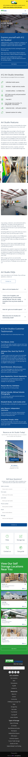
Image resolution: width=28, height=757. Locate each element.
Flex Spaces (14, 731)
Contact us (8, 281)
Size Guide (14, 709)
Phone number (4, 503)
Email (2, 509)
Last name (3, 498)
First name (3, 492)
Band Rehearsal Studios (14, 728)
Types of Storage (14, 723)
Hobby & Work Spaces (14, 733)
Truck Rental (14, 712)
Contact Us (14, 688)
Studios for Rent (14, 743)
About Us (14, 694)
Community (14, 699)
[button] (14, 289)
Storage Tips (14, 707)
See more (14, 648)
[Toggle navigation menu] (26, 10)
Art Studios (14, 725)
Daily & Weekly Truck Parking (14, 746)
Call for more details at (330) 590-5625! (12, 7)
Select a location (5, 486)
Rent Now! (24, 13)
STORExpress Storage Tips (14, 701)
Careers (14, 696)
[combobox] (14, 489)
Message (3, 515)
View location (14, 459)
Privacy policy (14, 753)
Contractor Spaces (14, 738)
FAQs (14, 704)
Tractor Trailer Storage (14, 741)
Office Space (14, 736)
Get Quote (14, 64)
